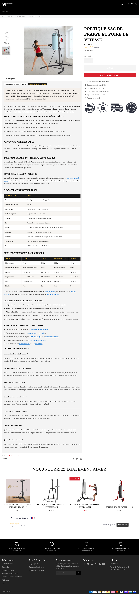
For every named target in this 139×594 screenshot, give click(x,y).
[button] (91, 47)
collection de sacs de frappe (38, 340)
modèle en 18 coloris (52, 336)
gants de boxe (38, 344)
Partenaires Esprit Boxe (36, 567)
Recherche (5, 567)
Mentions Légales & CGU (10, 573)
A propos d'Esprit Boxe (36, 570)
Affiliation (5, 580)
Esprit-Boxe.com (11, 592)
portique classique (35, 336)
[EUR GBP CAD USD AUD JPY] (122, 4)
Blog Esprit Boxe (34, 564)
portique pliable (50, 291)
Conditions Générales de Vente (12, 577)
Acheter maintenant (110, 75)
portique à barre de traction (36, 333)
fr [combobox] (34, 518)
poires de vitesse (24, 344)
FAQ (3, 583)
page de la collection (52, 294)
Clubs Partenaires (7, 564)
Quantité (87, 56)
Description (10, 79)
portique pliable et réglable (39, 329)
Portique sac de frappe (15, 456)
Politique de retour (8, 570)
